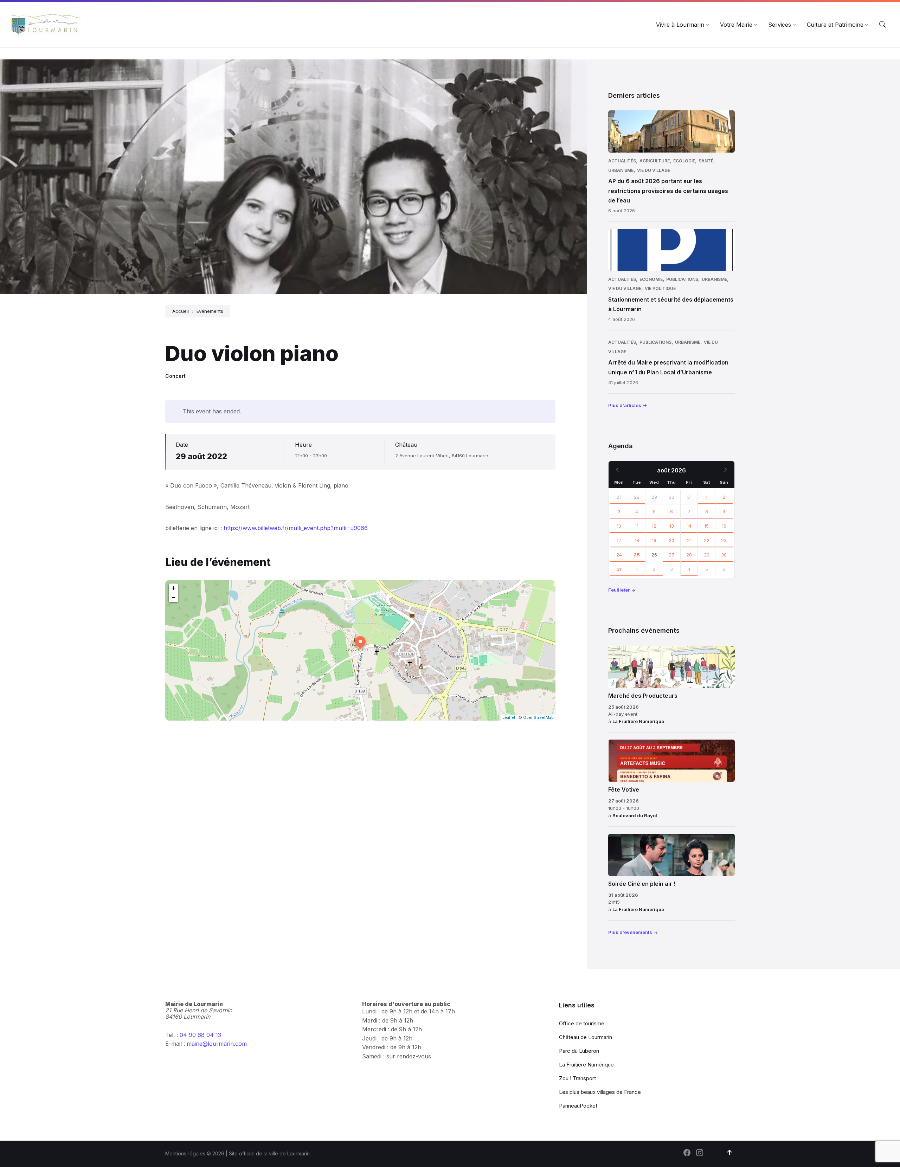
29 (706, 554)
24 (619, 554)
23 (724, 540)
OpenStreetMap (538, 717)
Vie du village (653, 170)
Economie (651, 279)
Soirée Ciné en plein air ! (641, 883)
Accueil (180, 311)
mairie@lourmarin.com (217, 1043)
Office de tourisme (581, 1023)
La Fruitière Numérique (638, 721)
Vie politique (660, 288)
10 (619, 526)
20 (671, 540)
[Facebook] (686, 1153)
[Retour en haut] (729, 1152)
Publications (682, 279)
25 (637, 554)
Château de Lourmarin (585, 1037)
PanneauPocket (578, 1105)
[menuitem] (680, 24)
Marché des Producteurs (642, 695)
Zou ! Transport (577, 1078)
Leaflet (508, 717)
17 (619, 540)
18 (637, 540)
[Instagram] (699, 1153)
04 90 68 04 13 (200, 1034)
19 (654, 540)
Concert (175, 376)
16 (724, 526)
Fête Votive (623, 789)
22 (706, 540)
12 (654, 526)
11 (636, 526)
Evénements (210, 311)
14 (689, 526)
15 (706, 526)
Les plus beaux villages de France (600, 1092)
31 (619, 569)
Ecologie (684, 160)
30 (724, 554)
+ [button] (173, 588)
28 (636, 497)
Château (406, 444)
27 (619, 497)
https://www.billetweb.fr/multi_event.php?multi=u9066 (296, 527)
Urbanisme (621, 170)
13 (671, 526)
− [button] (173, 597)
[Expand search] (882, 25)
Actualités (622, 160)
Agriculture (654, 160)
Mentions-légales (185, 1153)
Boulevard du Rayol (634, 815)
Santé (706, 160)
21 (689, 540)
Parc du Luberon (579, 1050)
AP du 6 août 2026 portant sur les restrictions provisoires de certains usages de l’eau (668, 191)
